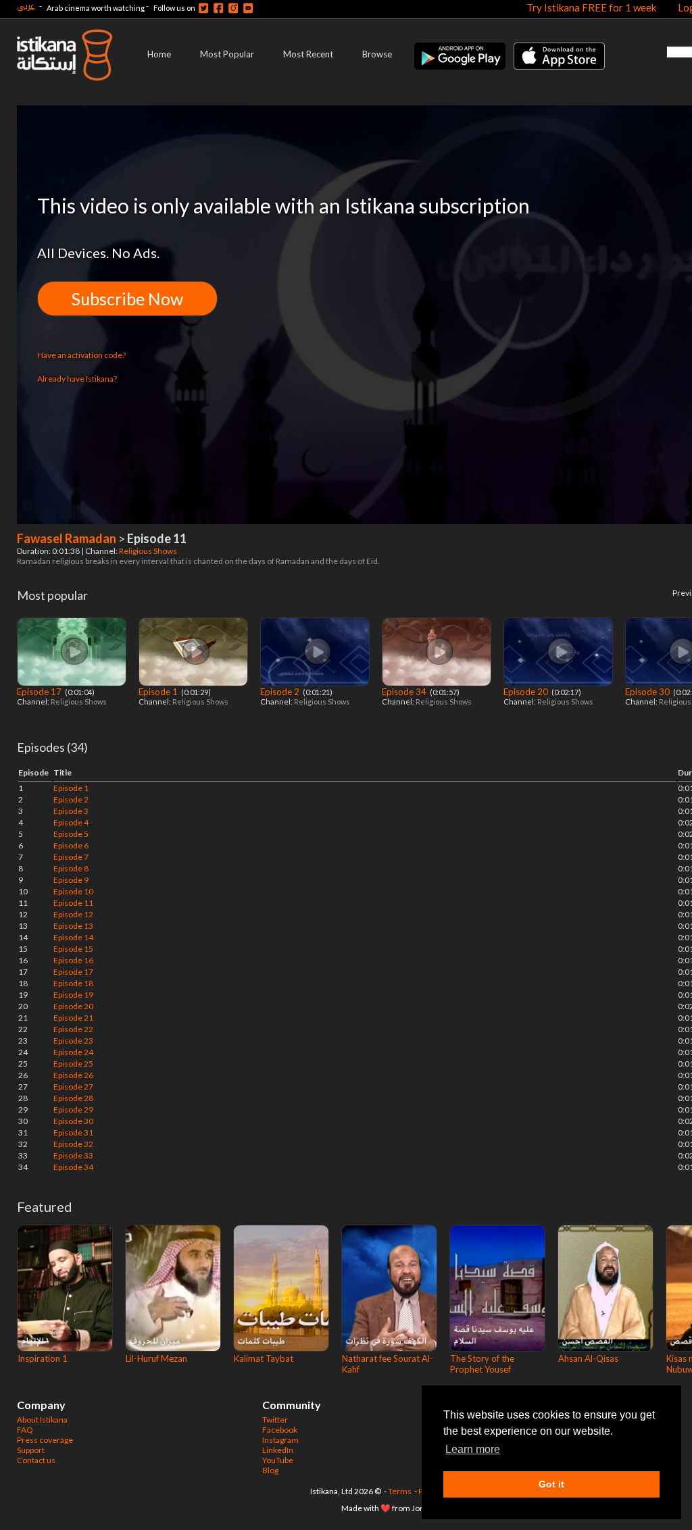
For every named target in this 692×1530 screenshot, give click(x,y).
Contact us (36, 1460)
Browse (377, 54)
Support (31, 1450)
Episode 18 (73, 983)
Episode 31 (73, 1132)
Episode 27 (73, 1086)
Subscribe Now (127, 298)
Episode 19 (73, 995)
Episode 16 (73, 960)
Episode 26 (73, 1075)
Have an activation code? (81, 355)
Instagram (280, 1440)
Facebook (279, 1430)
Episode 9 (71, 880)
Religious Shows (148, 551)
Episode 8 (71, 868)
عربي (25, 6)
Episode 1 (159, 691)
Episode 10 (73, 891)
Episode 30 (648, 691)
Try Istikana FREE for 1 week (591, 7)
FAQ (25, 1430)
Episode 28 (73, 1098)
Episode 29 (73, 1109)
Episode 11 (73, 903)
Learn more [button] (472, 1449)
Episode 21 (73, 1018)
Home (159, 54)
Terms (400, 1491)
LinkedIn (277, 1450)
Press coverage (45, 1440)
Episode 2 (280, 691)
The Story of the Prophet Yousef (482, 1364)
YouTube (277, 1460)
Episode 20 (526, 691)
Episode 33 (73, 1155)
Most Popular (227, 54)
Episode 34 (405, 691)
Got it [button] (551, 1484)
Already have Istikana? (77, 379)
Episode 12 (73, 914)
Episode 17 (40, 691)
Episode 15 (73, 949)
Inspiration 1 (43, 1358)
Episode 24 (73, 1052)
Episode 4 (71, 822)
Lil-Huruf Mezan (156, 1358)
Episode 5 (71, 834)
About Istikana (42, 1419)
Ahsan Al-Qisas (588, 1358)
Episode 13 (73, 926)
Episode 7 (71, 857)
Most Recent (308, 54)
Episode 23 (73, 1041)
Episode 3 (71, 811)
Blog (270, 1470)
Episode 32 (73, 1144)
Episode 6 (71, 845)
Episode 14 (73, 937)
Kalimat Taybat (263, 1358)
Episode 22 (73, 1029)
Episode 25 (73, 1064)
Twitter (275, 1419)
